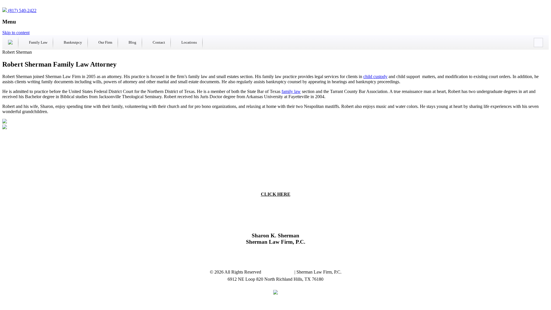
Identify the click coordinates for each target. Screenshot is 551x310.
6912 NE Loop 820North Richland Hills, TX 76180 (275, 257)
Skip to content (16, 32)
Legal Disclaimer (278, 272)
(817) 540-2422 (21, 10)
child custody (375, 76)
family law (291, 91)
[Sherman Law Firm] (10, 42)
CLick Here (275, 194)
